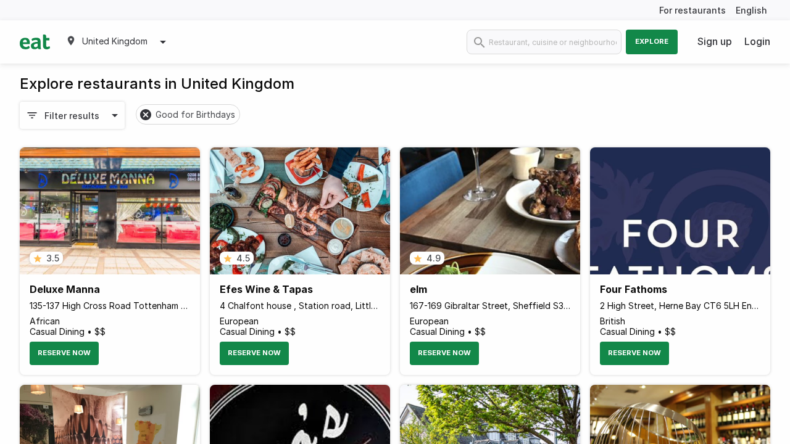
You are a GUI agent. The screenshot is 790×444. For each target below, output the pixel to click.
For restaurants (692, 10)
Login (757, 41)
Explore (651, 41)
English (751, 10)
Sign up (714, 41)
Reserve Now (64, 352)
